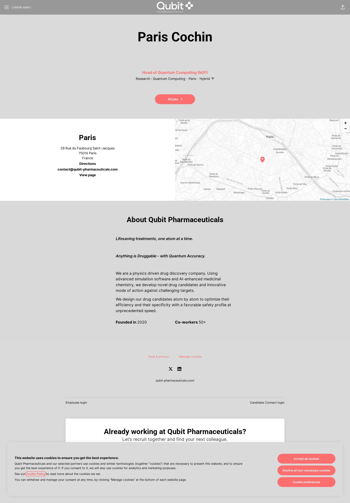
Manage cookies (190, 356)
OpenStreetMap (341, 199)
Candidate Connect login (267, 402)
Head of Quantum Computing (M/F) (175, 72)
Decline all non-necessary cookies (306, 470)
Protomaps (325, 199)
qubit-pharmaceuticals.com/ (175, 380)
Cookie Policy (35, 474)
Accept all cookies (306, 459)
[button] (343, 7)
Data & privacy (158, 356)
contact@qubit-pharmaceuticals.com (88, 169)
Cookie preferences (306, 482)
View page (87, 175)
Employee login (76, 402)
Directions (87, 164)
